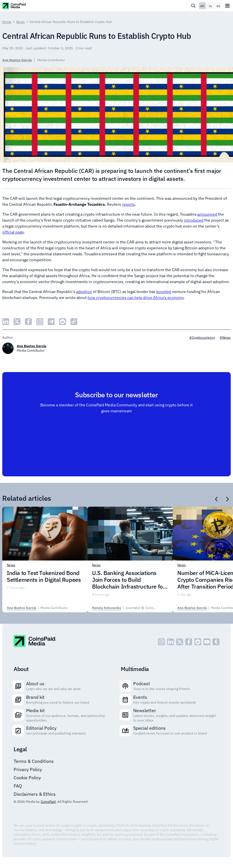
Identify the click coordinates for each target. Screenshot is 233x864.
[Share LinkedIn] (5, 321)
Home (6, 22)
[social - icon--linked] (170, 641)
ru (210, 6)
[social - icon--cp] (216, 641)
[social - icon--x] (179, 641)
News (20, 22)
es (218, 6)
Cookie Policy (27, 777)
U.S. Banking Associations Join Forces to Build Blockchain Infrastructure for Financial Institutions (128, 580)
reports (128, 204)
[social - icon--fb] (188, 641)
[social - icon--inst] (161, 641)
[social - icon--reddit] (197, 641)
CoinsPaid (48, 801)
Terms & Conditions (34, 761)
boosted (163, 291)
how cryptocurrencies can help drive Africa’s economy (136, 297)
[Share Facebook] (28, 321)
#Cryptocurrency (202, 337)
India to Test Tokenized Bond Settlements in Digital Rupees (44, 576)
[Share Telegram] (51, 321)
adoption (84, 291)
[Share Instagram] (39, 321)
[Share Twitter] (17, 321)
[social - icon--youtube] (206, 641)
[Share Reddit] (62, 321)
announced (207, 214)
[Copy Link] (73, 321)
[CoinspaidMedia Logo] (14, 5)
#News (225, 337)
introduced (193, 220)
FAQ (18, 786)
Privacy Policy (28, 769)
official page (13, 232)
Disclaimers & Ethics (35, 794)
